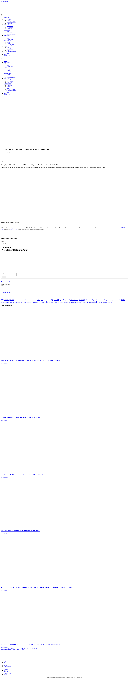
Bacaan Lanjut (4, 363)
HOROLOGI (7, 24)
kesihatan (118, 300)
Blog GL (9, 31)
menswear (26, 302)
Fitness (8, 42)
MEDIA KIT (7, 55)
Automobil (9, 23)
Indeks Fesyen (10, 49)
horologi (92, 300)
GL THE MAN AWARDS (10, 51)
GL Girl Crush (10, 39)
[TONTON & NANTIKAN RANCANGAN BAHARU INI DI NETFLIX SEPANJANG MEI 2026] (45, 358)
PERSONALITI (7, 35)
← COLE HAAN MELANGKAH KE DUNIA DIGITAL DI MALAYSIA (19, 648)
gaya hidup (56, 299)
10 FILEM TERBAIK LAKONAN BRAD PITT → (13, 650)
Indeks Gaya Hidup (11, 22)
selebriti (88, 302)
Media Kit (6, 671)
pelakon (47, 302)
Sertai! (3, 277)
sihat (92, 302)
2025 (8, 53)
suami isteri (103, 302)
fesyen (40, 299)
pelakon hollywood (54, 302)
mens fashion (13, 302)
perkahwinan (66, 302)
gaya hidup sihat (65, 300)
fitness (47, 299)
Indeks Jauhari (10, 27)
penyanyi (61, 302)
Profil (8, 38)
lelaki (123, 300)
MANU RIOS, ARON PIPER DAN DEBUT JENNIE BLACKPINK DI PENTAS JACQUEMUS (30, 644)
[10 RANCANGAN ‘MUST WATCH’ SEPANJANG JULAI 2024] (45, 528)
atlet (26, 299)
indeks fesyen (97, 299)
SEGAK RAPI (7, 40)
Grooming (9, 43)
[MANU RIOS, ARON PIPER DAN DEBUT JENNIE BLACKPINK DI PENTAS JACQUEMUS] (45, 641)
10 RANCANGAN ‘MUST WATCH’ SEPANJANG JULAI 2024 (20, 531)
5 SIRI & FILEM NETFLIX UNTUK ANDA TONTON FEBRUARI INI (23, 474)
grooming (81, 300)
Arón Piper (14, 229)
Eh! (4, 662)
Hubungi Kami (7, 673)
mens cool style (6, 302)
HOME (5, 61)
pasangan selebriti (38, 302)
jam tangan (105, 300)
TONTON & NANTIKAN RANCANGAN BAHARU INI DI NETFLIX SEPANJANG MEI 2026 (30, 361)
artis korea (16, 299)
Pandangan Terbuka (11, 34)
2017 (2, 300)
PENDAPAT (7, 30)
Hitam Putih (9, 32)
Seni (8, 88)
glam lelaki (73, 299)
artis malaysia (21, 299)
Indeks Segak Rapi (11, 44)
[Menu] (1, 15)
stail (95, 302)
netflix (31, 302)
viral (111, 302)
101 (7, 36)
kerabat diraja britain (112, 299)
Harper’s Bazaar (7, 666)
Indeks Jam (9, 28)
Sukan (108, 302)
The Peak (6, 665)
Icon (5, 664)
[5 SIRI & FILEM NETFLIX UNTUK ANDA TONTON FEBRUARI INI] (45, 471)
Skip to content (4, 1)
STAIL (5, 46)
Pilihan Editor (10, 26)
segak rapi (82, 302)
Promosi (5, 674)
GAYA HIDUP (7, 19)
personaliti (73, 302)
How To (9, 47)
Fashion (35, 299)
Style (98, 302)
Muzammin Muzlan (6, 281)
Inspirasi (9, 50)
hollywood (87, 299)
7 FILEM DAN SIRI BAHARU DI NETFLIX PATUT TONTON (20, 417)
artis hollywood (9, 300)
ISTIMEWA (6, 18)
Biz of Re (6, 670)
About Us (6, 669)
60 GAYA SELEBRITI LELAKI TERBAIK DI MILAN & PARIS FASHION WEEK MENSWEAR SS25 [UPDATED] (37, 587)
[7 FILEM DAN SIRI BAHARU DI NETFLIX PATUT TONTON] (45, 414)
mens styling (19, 302)
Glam (5, 661)
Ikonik (8, 20)
